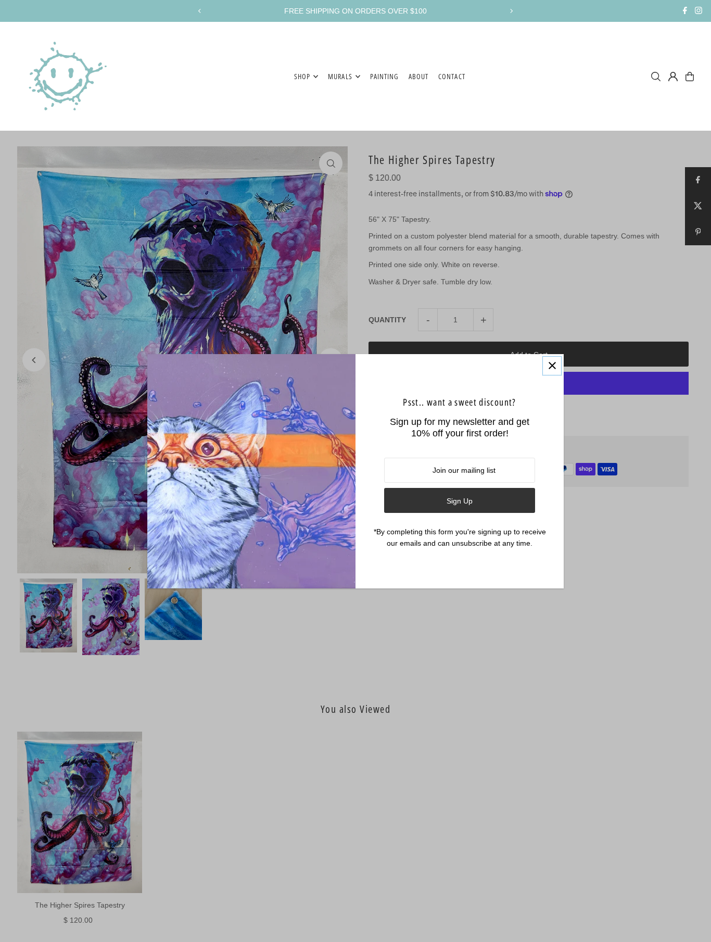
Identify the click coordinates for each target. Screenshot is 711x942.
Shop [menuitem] (302, 76)
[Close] (552, 366)
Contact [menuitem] (451, 76)
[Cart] (689, 76)
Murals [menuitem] (340, 76)
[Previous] (200, 11)
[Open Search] (656, 76)
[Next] (511, 11)
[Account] (673, 76)
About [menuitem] (418, 76)
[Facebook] (685, 11)
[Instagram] (698, 11)
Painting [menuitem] (384, 76)
